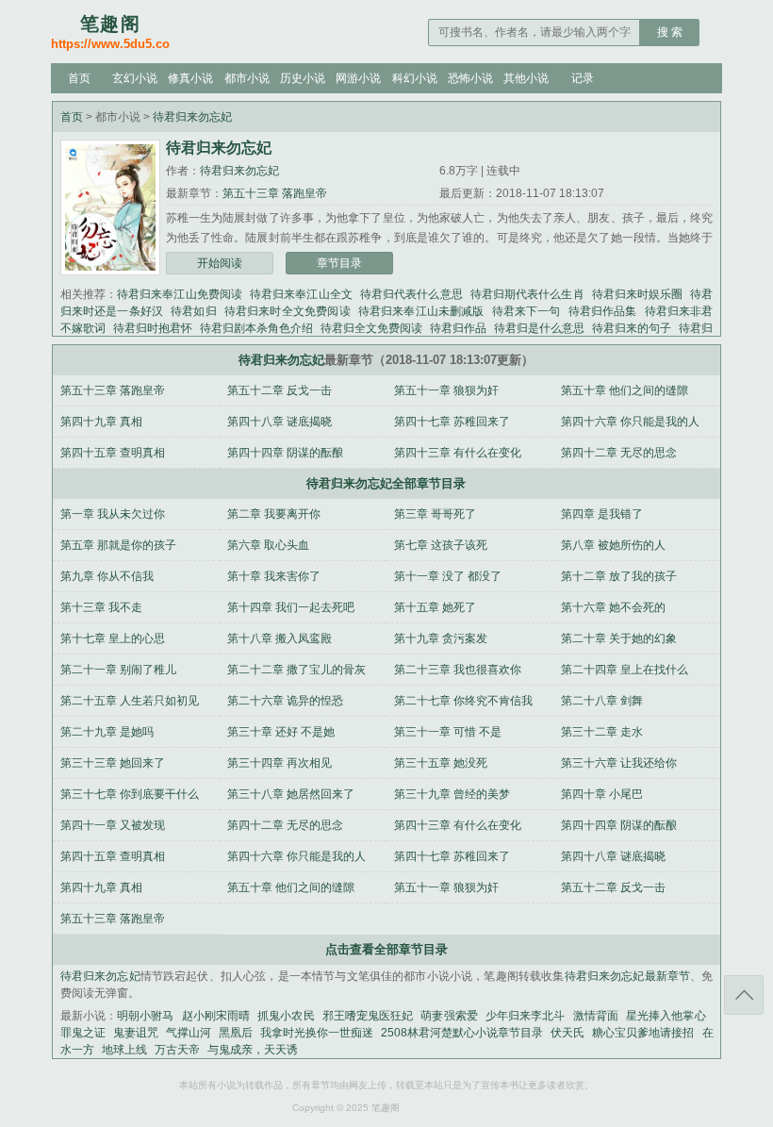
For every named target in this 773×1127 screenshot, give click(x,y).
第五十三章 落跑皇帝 (274, 193)
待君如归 (194, 311)
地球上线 (124, 1049)
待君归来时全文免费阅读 (287, 311)
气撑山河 (188, 1032)
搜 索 (670, 32)
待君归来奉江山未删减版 (421, 311)
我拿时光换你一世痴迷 (316, 1032)
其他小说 (526, 78)
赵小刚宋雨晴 (216, 1015)
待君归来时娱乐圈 (637, 294)
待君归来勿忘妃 (192, 117)
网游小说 (358, 78)
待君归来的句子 (631, 328)
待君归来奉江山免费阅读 (179, 294)
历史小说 (302, 78)
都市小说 (247, 78)
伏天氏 (567, 1032)
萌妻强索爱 (448, 1015)
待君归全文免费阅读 (371, 328)
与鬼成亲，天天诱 (252, 1049)
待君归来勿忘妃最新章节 (628, 976)
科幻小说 (414, 78)
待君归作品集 (602, 311)
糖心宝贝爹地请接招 (643, 1032)
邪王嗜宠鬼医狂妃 (368, 1015)
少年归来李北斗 (525, 1015)
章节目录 (339, 263)
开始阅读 (219, 263)
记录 (582, 78)
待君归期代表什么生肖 (527, 294)
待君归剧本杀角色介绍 (256, 328)
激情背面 (595, 1015)
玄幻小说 (134, 78)
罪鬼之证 (83, 1032)
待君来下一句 (526, 311)
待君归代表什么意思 (411, 294)
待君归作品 (458, 328)
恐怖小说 (470, 78)
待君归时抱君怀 (152, 328)
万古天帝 (177, 1049)
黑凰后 (236, 1032)
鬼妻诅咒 (135, 1032)
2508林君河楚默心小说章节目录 (462, 1032)
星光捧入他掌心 (666, 1015)
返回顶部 (744, 995)
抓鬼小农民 (285, 1015)
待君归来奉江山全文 (301, 294)
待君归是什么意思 (539, 328)
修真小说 (190, 78)
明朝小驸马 (145, 1015)
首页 (79, 78)
